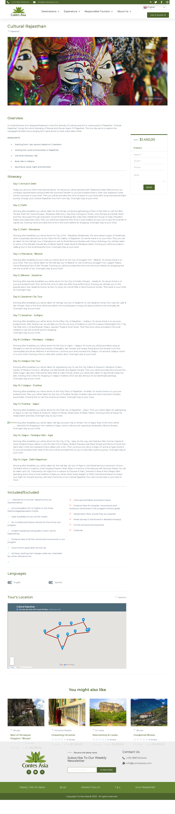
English (151, 7)
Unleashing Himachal (63, 735)
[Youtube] (35, 772)
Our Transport (145, 787)
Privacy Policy (90, 787)
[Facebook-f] (29, 772)
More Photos (155, 98)
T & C (118, 787)
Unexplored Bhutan (144, 735)
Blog (63, 787)
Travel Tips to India (32, 787)
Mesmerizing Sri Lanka (105, 735)
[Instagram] (42, 772)
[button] (150, 2)
